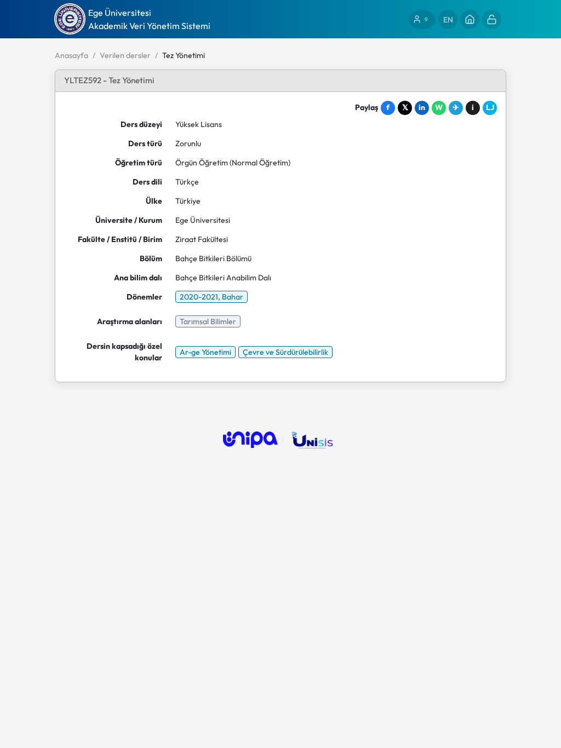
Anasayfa (71, 55)
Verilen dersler (125, 55)
